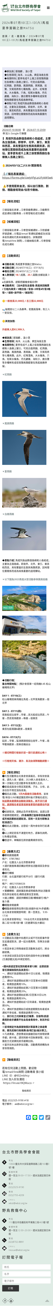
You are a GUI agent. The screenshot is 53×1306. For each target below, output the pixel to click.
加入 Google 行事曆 (15, 133)
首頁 (5, 36)
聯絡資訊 (26, 1091)
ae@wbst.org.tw (23, 1104)
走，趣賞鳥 (18, 36)
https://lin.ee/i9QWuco (17, 1083)
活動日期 (8, 126)
